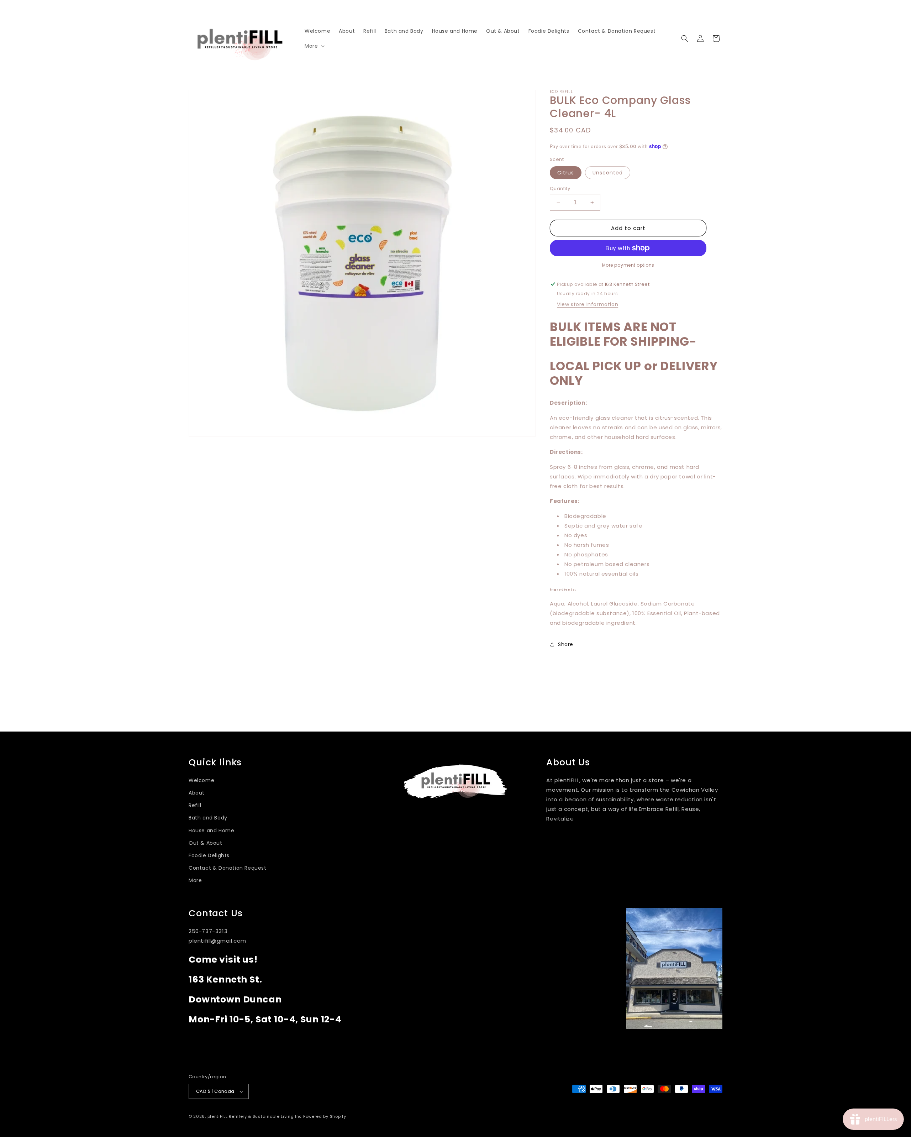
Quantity (560, 188)
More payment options (628, 265)
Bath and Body (208, 817)
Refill (195, 805)
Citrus (565, 172)
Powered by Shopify (324, 1116)
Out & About (205, 843)
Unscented (608, 172)
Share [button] (565, 644)
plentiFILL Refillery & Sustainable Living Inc (254, 1116)
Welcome (201, 780)
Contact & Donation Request (228, 867)
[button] (313, 45)
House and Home (211, 830)
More (195, 880)
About (197, 792)
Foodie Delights (209, 855)
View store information (587, 304)
